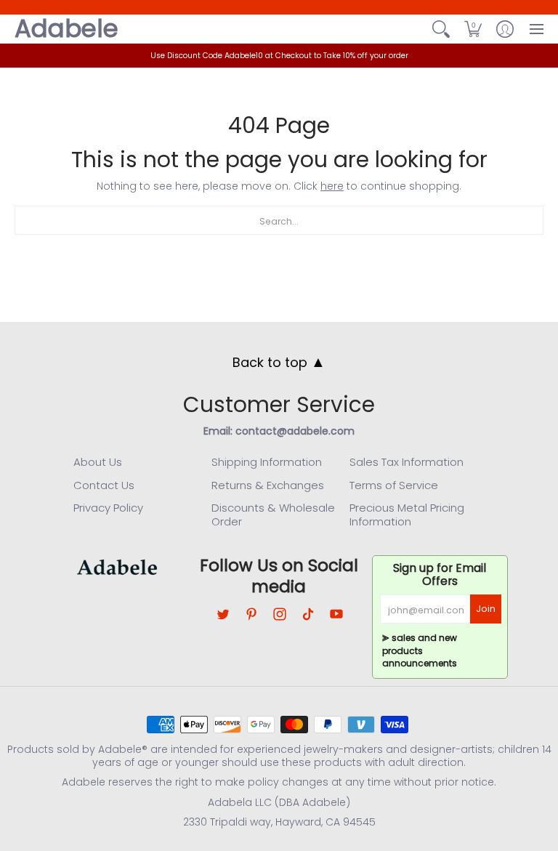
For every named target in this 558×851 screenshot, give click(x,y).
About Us (97, 461)
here (332, 186)
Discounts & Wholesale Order (273, 514)
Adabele (66, 29)
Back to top (279, 362)
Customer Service (279, 404)
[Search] (441, 29)
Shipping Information (266, 461)
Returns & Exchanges (267, 485)
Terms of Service (393, 485)
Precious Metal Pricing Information (406, 514)
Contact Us (103, 485)
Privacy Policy (108, 507)
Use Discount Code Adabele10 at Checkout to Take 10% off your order (279, 55)
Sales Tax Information (406, 461)
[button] (473, 29)
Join (486, 608)
